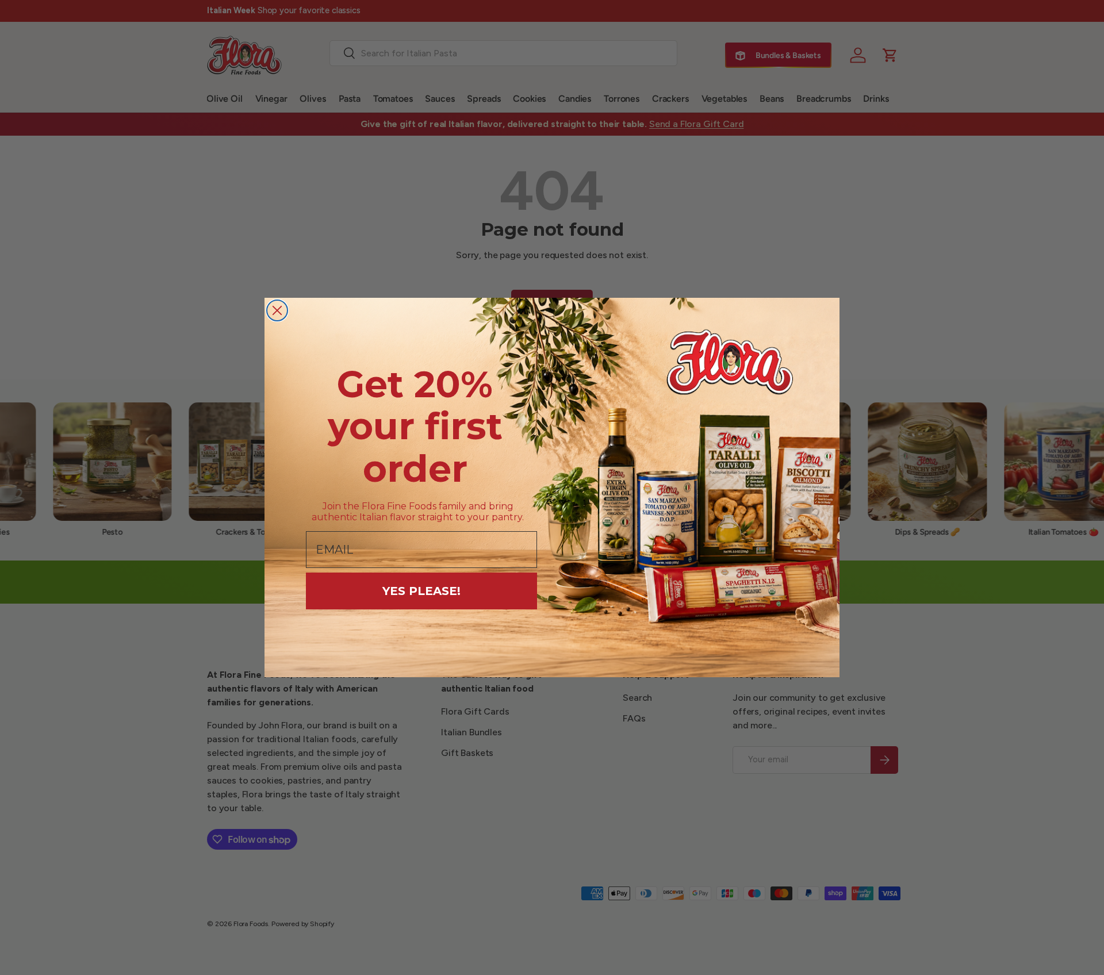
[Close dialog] (277, 310)
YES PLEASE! (421, 591)
